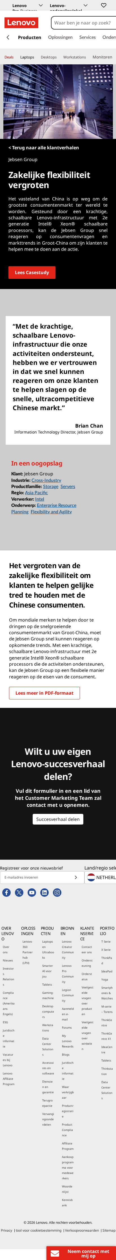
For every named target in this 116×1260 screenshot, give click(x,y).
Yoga (104, 979)
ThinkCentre (106, 1022)
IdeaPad (106, 971)
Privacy (6, 1230)
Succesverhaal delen (58, 819)
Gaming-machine (48, 995)
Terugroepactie (47, 1103)
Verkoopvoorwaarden (82, 1230)
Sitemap (108, 1230)
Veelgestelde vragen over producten (87, 1000)
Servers (68, 486)
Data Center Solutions (47, 1046)
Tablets (47, 984)
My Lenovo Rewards (67, 1041)
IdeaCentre (106, 1049)
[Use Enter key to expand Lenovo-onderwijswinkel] (85, 5)
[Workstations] (88, 57)
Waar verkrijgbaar (68, 1092)
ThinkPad (106, 960)
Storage (50, 486)
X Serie (106, 950)
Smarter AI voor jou (47, 971)
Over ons (6, 949)
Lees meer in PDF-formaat (44, 693)
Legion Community (68, 995)
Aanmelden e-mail (68, 1014)
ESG (5, 1022)
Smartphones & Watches (107, 993)
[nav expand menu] (8, 37)
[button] (103, 5)
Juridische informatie (8, 1038)
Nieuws (8, 960)
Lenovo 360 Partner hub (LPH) (28, 952)
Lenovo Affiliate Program (8, 1078)
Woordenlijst (67, 1189)
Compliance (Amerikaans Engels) (9, 1003)
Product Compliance (67, 1130)
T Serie (106, 941)
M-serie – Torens (107, 1009)
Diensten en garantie (48, 1087)
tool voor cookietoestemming (38, 1230)
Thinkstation (107, 1071)
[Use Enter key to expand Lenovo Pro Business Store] (40, 5)
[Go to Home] (21, 22)
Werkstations (47, 1027)
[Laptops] (36, 57)
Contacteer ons (87, 949)
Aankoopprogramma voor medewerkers (67, 1167)
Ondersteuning (87, 963)
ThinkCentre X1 (106, 1036)
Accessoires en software (48, 1068)
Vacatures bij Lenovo (8, 1060)
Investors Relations (8, 976)
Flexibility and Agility (51, 512)
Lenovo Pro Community (68, 974)
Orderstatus (87, 976)
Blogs (66, 1054)
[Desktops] (59, 57)
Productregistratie (67, 1111)
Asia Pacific (36, 493)
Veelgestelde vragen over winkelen (87, 1035)
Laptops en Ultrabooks (48, 949)
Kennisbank (67, 1202)
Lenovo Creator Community (68, 949)
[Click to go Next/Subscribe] (75, 877)
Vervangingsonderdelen (48, 1119)
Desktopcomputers (48, 1011)
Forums (67, 1027)
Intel (39, 499)
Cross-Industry (46, 480)
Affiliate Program (67, 1146)
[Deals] (15, 57)
